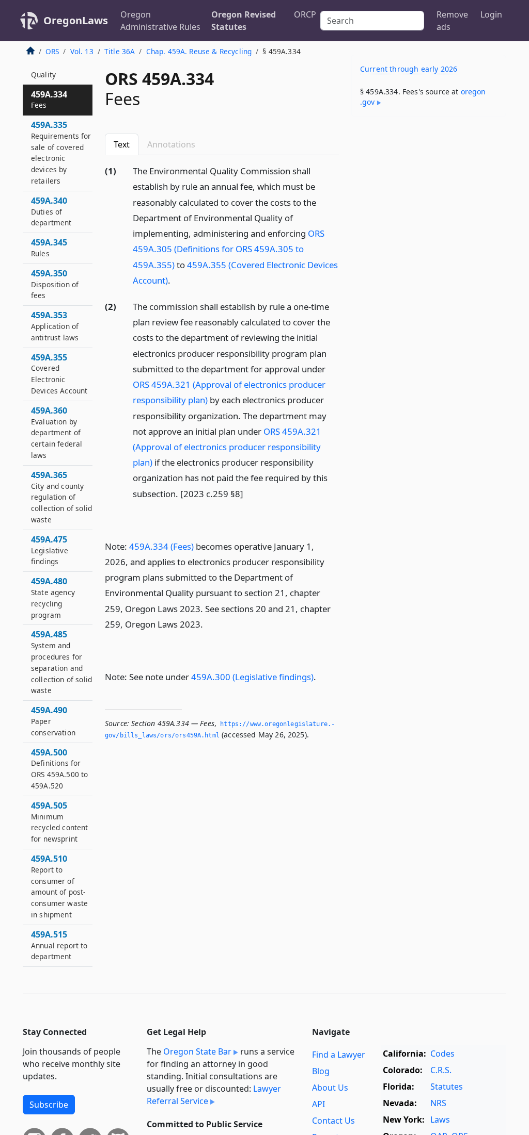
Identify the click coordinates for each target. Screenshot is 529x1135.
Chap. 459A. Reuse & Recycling (199, 51)
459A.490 (53, 720)
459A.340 (51, 211)
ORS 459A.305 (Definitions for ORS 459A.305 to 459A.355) (228, 248)
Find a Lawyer (338, 1054)
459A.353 (55, 325)
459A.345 (49, 247)
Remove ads (452, 20)
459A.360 (56, 432)
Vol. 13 (82, 51)
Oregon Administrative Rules (160, 20)
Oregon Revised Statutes (243, 20)
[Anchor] (176, 279)
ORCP (305, 14)
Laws (440, 1119)
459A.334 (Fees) (161, 546)
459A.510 (59, 886)
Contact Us (333, 1120)
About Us (330, 1087)
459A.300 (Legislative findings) (252, 677)
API (318, 1104)
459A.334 (49, 99)
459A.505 (59, 822)
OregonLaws (75, 20)
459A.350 (55, 284)
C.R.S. (441, 1070)
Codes (442, 1053)
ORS (52, 51)
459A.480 (53, 597)
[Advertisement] (428, 195)
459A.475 (49, 550)
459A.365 (61, 496)
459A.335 (61, 152)
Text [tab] (122, 144)
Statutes (446, 1086)
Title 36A (119, 51)
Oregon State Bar (197, 1051)
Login (491, 14)
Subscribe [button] (48, 1104)
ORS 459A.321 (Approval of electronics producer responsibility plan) (227, 446)
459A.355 (59, 374)
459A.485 (61, 662)
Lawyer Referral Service (214, 1095)
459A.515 (59, 945)
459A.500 (59, 769)
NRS (438, 1103)
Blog (321, 1071)
